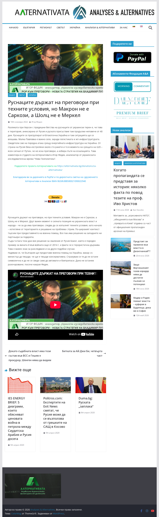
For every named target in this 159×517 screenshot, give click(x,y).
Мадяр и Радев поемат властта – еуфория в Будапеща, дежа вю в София (142, 304)
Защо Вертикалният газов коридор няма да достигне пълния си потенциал (141, 274)
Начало (13, 27)
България (29, 27)
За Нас (124, 27)
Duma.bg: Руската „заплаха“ (86, 402)
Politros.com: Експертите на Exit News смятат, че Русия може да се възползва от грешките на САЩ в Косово (55, 412)
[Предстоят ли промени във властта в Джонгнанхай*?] (121, 248)
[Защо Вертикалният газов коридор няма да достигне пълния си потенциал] (121, 276)
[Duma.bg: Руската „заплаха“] (90, 379)
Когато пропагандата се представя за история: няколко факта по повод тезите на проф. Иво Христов (130, 186)
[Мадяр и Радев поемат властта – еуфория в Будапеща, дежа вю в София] (121, 306)
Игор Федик (37, 122)
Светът (61, 27)
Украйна (75, 27)
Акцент (12, 95)
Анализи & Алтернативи (100, 27)
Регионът (46, 27)
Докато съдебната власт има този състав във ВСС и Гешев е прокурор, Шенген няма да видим (30, 355)
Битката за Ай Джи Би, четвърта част (82, 353)
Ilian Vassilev (138, 210)
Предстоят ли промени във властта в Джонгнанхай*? (141, 246)
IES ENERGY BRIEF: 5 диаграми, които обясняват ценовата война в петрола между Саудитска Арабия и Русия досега (19, 418)
